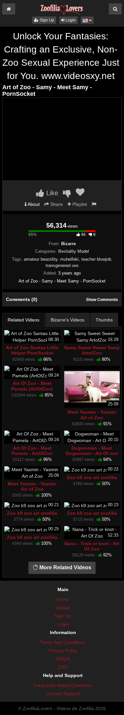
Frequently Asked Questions (62, 685)
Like (51, 193)
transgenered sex (62, 265)
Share (56, 204)
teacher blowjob (96, 259)
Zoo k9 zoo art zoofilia (92, 477)
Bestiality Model (73, 251)
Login (70, 20)
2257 (63, 667)
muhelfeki (69, 259)
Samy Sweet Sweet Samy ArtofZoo (92, 350)
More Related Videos (64, 567)
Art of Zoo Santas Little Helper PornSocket (32, 350)
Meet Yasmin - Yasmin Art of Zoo (91, 414)
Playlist (79, 204)
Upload (63, 607)
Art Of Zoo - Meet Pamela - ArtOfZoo (32, 450)
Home (63, 599)
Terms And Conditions (63, 642)
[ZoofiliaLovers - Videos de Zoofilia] (62, 8)
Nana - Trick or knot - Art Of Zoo (91, 546)
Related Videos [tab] (23, 319)
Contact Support (63, 693)
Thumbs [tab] (104, 319)
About (33, 204)
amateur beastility (41, 259)
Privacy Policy (63, 650)
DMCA (63, 658)
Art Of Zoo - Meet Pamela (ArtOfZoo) (32, 386)
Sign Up (46, 20)
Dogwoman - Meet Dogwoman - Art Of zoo (92, 450)
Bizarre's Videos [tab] (67, 319)
